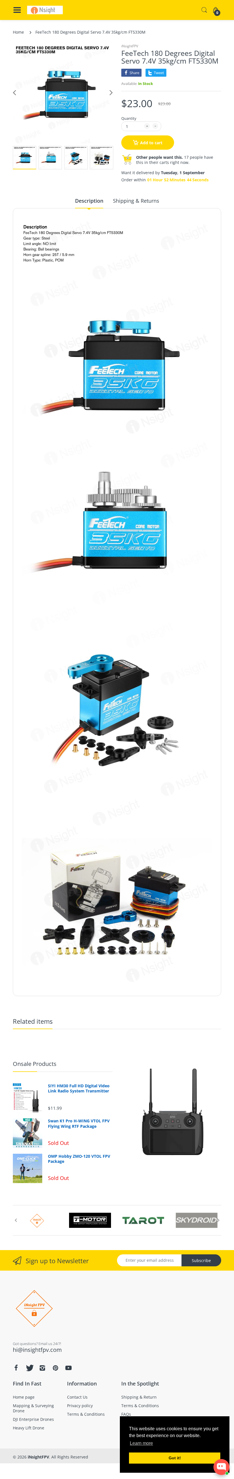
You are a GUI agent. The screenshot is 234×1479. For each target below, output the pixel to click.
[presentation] (16, 1220)
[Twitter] (29, 1367)
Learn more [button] (141, 1443)
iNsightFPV (129, 46)
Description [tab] (89, 200)
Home (18, 32)
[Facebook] (16, 1367)
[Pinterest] (55, 1367)
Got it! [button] (175, 1458)
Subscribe (201, 1260)
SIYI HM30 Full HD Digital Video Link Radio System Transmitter (79, 1088)
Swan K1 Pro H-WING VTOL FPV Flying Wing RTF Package (79, 1123)
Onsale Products (35, 1064)
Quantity (128, 118)
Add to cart (151, 142)
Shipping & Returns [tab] (136, 200)
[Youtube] (68, 1367)
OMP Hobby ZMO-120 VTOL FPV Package (79, 1159)
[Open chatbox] (221, 1467)
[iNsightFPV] (45, 10)
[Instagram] (42, 1367)
